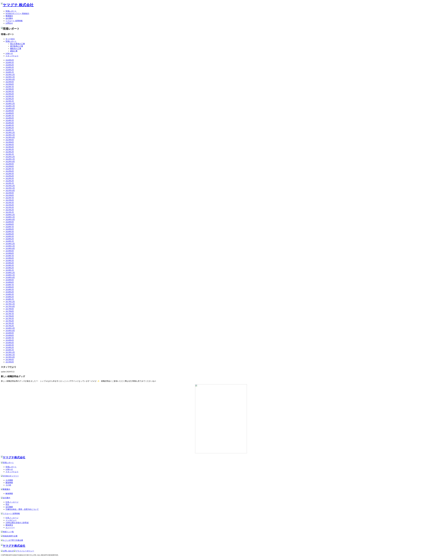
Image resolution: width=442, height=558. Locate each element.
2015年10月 (10, 357)
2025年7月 (10, 87)
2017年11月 (10, 304)
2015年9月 (10, 360)
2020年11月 (10, 217)
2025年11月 (10, 77)
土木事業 (9, 480)
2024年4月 (10, 123)
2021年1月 (10, 212)
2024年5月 (10, 120)
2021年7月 (10, 198)
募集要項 (9, 525)
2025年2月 (10, 99)
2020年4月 (10, 234)
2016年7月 (10, 338)
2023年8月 (10, 142)
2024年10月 (10, 108)
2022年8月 (10, 166)
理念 (7, 504)
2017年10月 (10, 306)
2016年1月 (10, 350)
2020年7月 (10, 227)
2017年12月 (10, 302)
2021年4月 (10, 205)
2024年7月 (10, 116)
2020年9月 (10, 222)
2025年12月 (10, 75)
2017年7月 (10, 314)
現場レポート (11, 11)
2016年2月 (10, 347)
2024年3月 (10, 125)
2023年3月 (10, 149)
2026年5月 (10, 62)
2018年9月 (10, 280)
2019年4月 (10, 263)
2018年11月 (10, 275)
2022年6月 (10, 171)
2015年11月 (10, 355)
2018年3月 (10, 294)
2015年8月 (10, 362)
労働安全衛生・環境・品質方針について (22, 509)
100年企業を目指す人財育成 (17, 523)
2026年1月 (10, 72)
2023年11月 (10, 135)
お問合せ (9, 23)
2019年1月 (10, 270)
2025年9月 (10, 82)
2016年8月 (10, 335)
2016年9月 (10, 333)
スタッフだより (12, 56)
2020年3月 (10, 236)
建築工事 (13, 51)
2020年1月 (10, 241)
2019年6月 (10, 258)
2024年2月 (10, 128)
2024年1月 (10, 130)
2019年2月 (10, 268)
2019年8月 (10, 253)
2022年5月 (10, 174)
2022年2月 (10, 181)
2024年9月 (10, 111)
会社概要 (9, 507)
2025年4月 (10, 94)
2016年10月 (10, 331)
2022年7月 (10, 169)
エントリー (10, 527)
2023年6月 (10, 145)
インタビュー (11, 520)
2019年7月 (10, 256)
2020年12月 (10, 215)
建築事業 (9, 483)
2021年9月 (10, 193)
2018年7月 (10, 285)
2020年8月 (10, 224)
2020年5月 (10, 232)
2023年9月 (10, 140)
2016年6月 (10, 340)
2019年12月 (10, 244)
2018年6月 (10, 287)
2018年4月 (10, 292)
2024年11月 (10, 106)
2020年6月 (10, 229)
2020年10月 (10, 219)
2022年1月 (10, 183)
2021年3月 (10, 207)
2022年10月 (10, 162)
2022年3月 (10, 178)
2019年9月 (10, 251)
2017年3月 (10, 323)
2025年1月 (10, 101)
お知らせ (9, 53)
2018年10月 (10, 277)
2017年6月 (10, 316)
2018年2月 (10, 297)
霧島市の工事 (15, 49)
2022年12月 (10, 157)
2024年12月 (10, 104)
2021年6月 (10, 200)
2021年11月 (10, 188)
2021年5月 (10, 203)
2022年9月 (10, 164)
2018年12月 (10, 273)
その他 (8, 485)
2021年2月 (10, 210)
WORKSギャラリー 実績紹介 (17, 13)
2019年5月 (10, 261)
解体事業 (9, 494)
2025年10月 (10, 79)
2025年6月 (10, 89)
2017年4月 (10, 321)
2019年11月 (10, 246)
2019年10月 (10, 248)
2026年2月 (10, 70)
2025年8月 (10, 84)
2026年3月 (10, 67)
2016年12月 (10, 328)
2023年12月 (10, 133)
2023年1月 (10, 154)
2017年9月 (10, 309)
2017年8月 (10, 311)
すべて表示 (10, 39)
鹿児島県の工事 (16, 46)
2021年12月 (10, 186)
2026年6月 (10, 60)
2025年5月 (10, 91)
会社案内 (9, 18)
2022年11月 (10, 159)
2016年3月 (10, 345)
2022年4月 (10, 176)
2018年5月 (10, 290)
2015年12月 (10, 352)
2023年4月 (10, 147)
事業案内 (9, 16)
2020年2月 (10, 239)
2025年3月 (10, 96)
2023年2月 (10, 152)
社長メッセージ (12, 502)
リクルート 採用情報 (14, 21)
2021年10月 (10, 190)
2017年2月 (10, 326)
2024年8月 (10, 113)
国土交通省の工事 (17, 44)
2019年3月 (10, 265)
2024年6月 (10, 118)
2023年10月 (10, 137)
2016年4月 (10, 343)
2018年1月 (10, 299)
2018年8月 (10, 282)
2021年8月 (10, 195)
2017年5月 (10, 318)
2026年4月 (10, 65)
